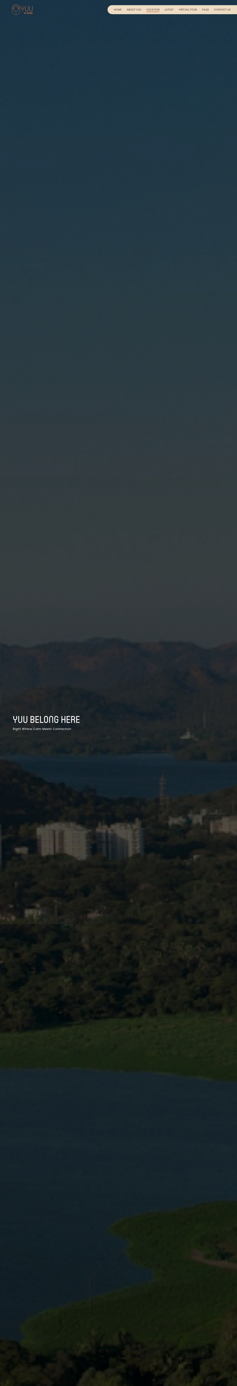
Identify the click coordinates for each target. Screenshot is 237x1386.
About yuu (134, 9)
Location (152, 9)
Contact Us (222, 9)
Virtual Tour (188, 9)
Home (118, 9)
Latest (169, 9)
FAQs (205, 9)
